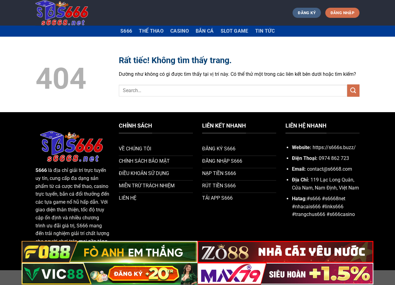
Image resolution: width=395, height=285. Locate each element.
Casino (179, 31)
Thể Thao (151, 31)
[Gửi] (353, 90)
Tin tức (265, 31)
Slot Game (234, 31)
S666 (126, 31)
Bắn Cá (205, 31)
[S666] (62, 12)
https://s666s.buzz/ (334, 147)
